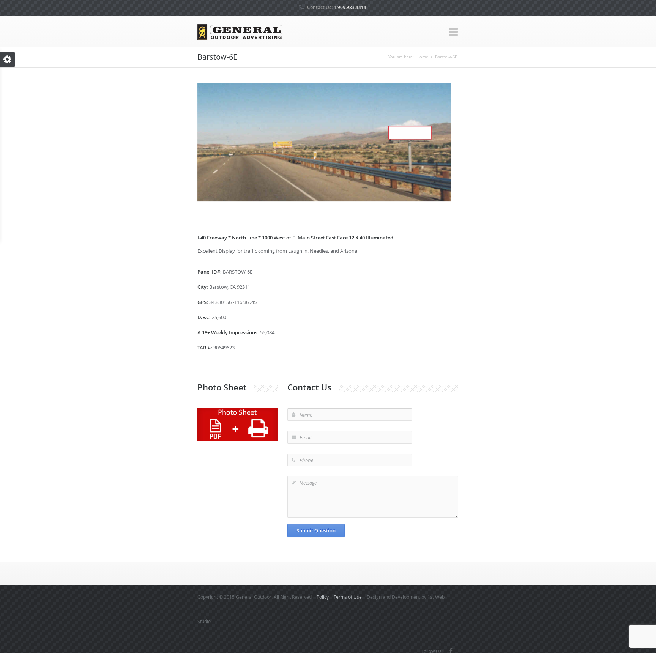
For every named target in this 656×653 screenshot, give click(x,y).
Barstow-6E (446, 57)
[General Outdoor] (239, 32)
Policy (323, 597)
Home (422, 57)
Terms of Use (348, 597)
